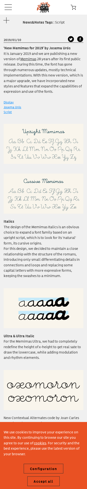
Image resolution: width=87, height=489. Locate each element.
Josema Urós (12, 107)
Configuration (43, 468)
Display (9, 102)
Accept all (43, 481)
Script (8, 111)
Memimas (28, 58)
